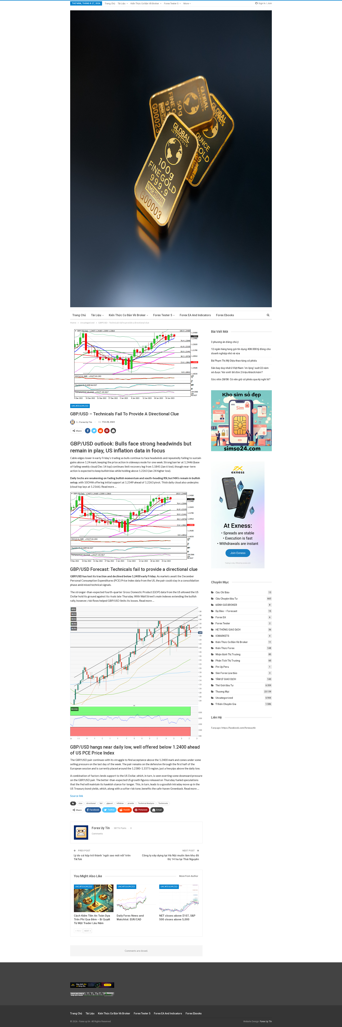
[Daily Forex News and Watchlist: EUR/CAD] (136, 898)
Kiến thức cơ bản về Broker (145, 3)
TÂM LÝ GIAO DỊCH (226, 679)
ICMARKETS (222, 635)
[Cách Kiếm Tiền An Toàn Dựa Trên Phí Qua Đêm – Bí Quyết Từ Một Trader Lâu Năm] (93, 898)
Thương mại (222, 691)
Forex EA (221, 617)
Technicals (163, 803)
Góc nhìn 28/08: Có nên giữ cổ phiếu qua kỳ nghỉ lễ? (240, 379)
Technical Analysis (146, 803)
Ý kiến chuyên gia (226, 704)
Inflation (120, 803)
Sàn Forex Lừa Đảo (226, 673)
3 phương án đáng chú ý (225, 342)
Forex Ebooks (225, 315)
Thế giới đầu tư (225, 685)
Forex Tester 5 (171, 3)
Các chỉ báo (222, 592)
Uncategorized (80, 406)
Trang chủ (110, 3)
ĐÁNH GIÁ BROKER (226, 604)
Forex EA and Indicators (195, 315)
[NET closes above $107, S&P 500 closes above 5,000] (179, 898)
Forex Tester (223, 623)
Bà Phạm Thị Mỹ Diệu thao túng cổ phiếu (234, 360)
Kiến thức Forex (225, 648)
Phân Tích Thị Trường (228, 660)
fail (101, 803)
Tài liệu (121, 3)
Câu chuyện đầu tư (227, 598)
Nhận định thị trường (228, 654)
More (186, 3)
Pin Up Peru (222, 666)
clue (80, 803)
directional (91, 803)
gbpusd (110, 803)
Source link (76, 795)
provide (131, 803)
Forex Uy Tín (266, 1021)
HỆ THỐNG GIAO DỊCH (228, 629)
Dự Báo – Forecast (226, 611)
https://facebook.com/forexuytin (239, 727)
